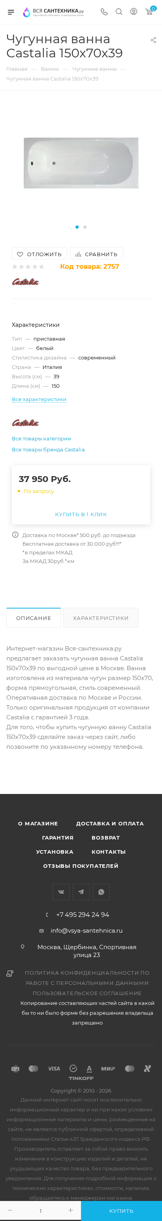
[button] (77, 227)
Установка (55, 852)
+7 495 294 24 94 (82, 915)
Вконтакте (61, 892)
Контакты (109, 852)
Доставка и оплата (110, 823)
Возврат (106, 837)
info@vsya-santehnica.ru (87, 930)
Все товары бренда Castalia (48, 449)
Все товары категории (41, 438)
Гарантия (58, 837)
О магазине (38, 823)
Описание (33, 618)
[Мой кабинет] (133, 12)
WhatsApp (101, 892)
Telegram (81, 892)
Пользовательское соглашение (87, 993)
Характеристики (101, 618)
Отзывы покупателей (80, 866)
